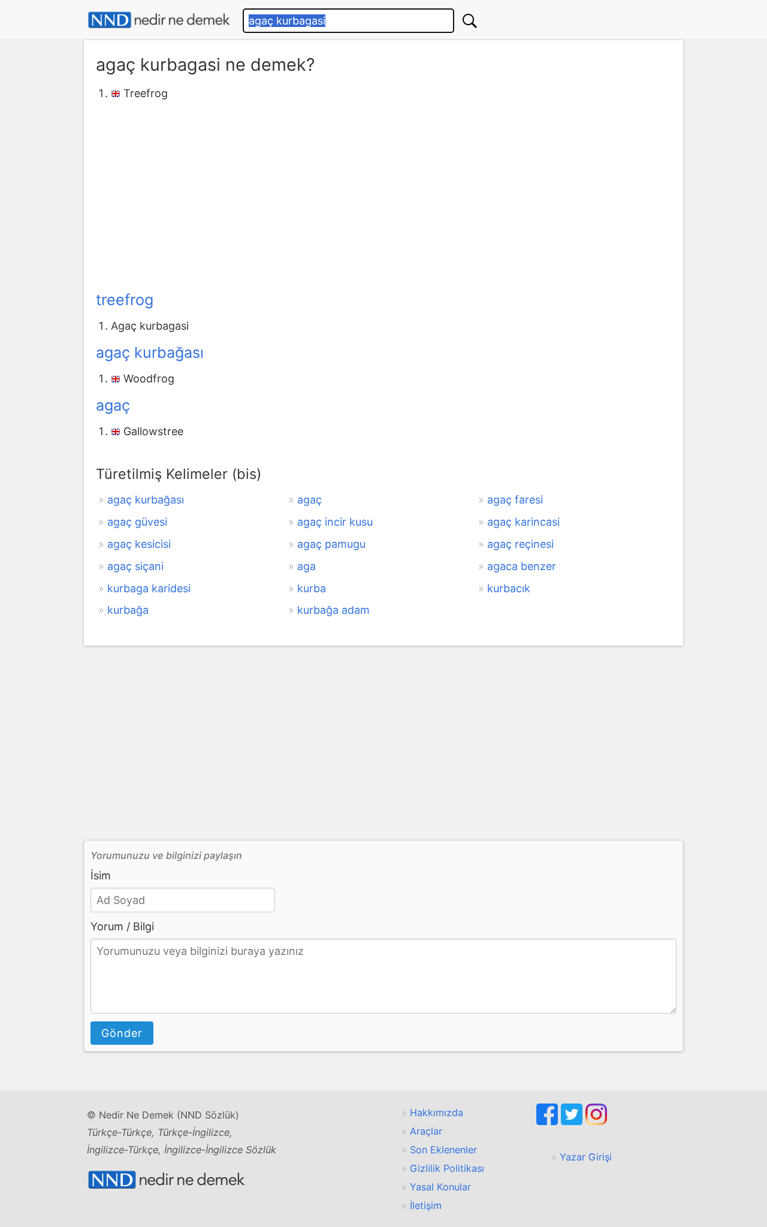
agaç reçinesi (520, 544)
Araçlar (426, 1131)
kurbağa (128, 610)
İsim (100, 875)
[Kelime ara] (469, 20)
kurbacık (508, 588)
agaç (113, 405)
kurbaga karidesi (149, 588)
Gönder (122, 1033)
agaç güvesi (137, 521)
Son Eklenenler (443, 1150)
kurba (311, 588)
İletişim (426, 1205)
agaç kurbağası (150, 352)
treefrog (124, 300)
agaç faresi (515, 499)
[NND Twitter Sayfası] (573, 1121)
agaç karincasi (523, 521)
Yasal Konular (440, 1187)
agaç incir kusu (335, 521)
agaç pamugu (331, 544)
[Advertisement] (383, 194)
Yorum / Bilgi (122, 926)
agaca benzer (521, 566)
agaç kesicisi (139, 544)
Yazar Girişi (586, 1157)
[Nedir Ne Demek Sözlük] (159, 20)
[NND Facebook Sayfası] (548, 1121)
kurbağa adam (333, 610)
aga (306, 566)
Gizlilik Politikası (447, 1168)
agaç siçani (135, 566)
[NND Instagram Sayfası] (596, 1121)
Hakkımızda (436, 1113)
